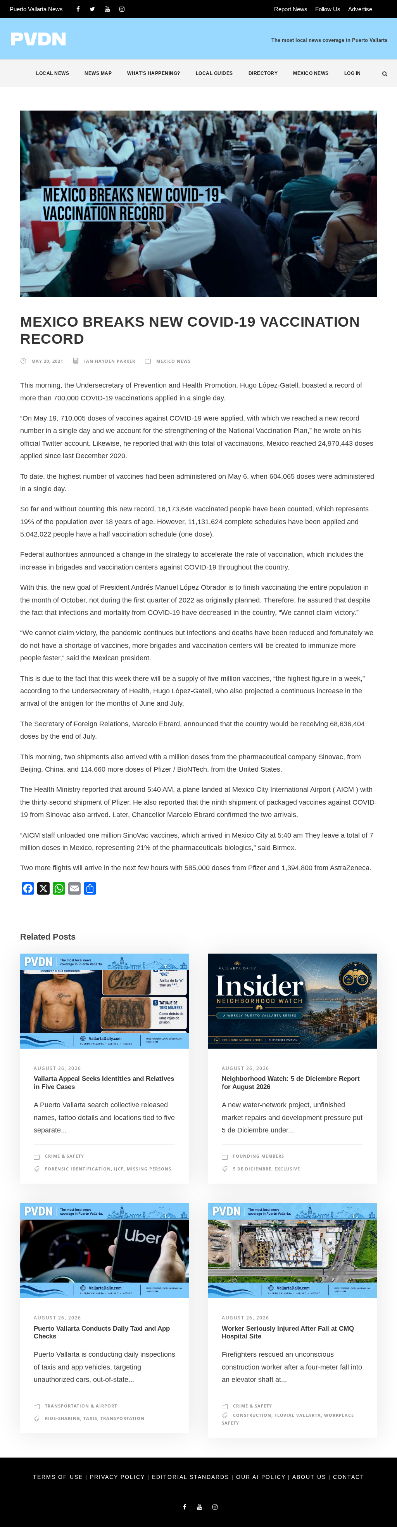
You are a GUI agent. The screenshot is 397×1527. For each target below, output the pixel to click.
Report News (290, 9)
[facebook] (78, 9)
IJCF (119, 1169)
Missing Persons (149, 1169)
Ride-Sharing (62, 1418)
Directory (263, 73)
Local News (52, 73)
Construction (252, 1415)
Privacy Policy (118, 1477)
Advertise (360, 9)
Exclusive (287, 1169)
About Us (310, 1477)
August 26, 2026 (57, 1068)
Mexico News (311, 73)
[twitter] (92, 9)
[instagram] (121, 9)
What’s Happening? (153, 73)
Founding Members (258, 1156)
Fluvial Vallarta (297, 1415)
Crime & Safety (64, 1156)
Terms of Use (59, 1477)
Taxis (90, 1418)
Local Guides (214, 73)
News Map (98, 73)
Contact (348, 1477)
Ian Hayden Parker (109, 361)
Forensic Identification (78, 1169)
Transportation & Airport (81, 1406)
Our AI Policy (261, 1477)
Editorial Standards (191, 1477)
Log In (352, 73)
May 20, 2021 (47, 361)
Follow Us (327, 9)
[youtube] (107, 9)
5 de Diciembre (252, 1169)
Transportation (122, 1418)
